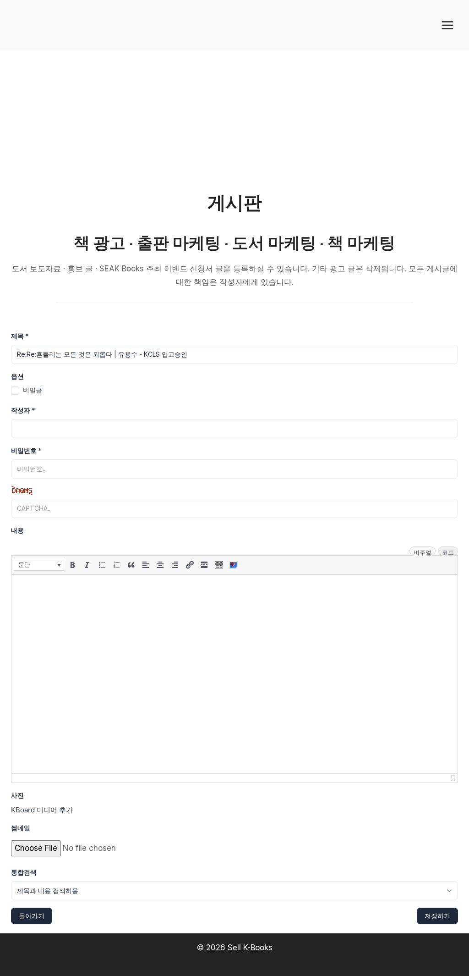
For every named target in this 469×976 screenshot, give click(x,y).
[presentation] (39, 564)
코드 (448, 552)
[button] (39, 565)
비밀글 (32, 390)
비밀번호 (26, 450)
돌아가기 (31, 916)
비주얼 (422, 552)
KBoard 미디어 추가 (42, 809)
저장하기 (437, 916)
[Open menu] (447, 25)
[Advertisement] (234, 119)
